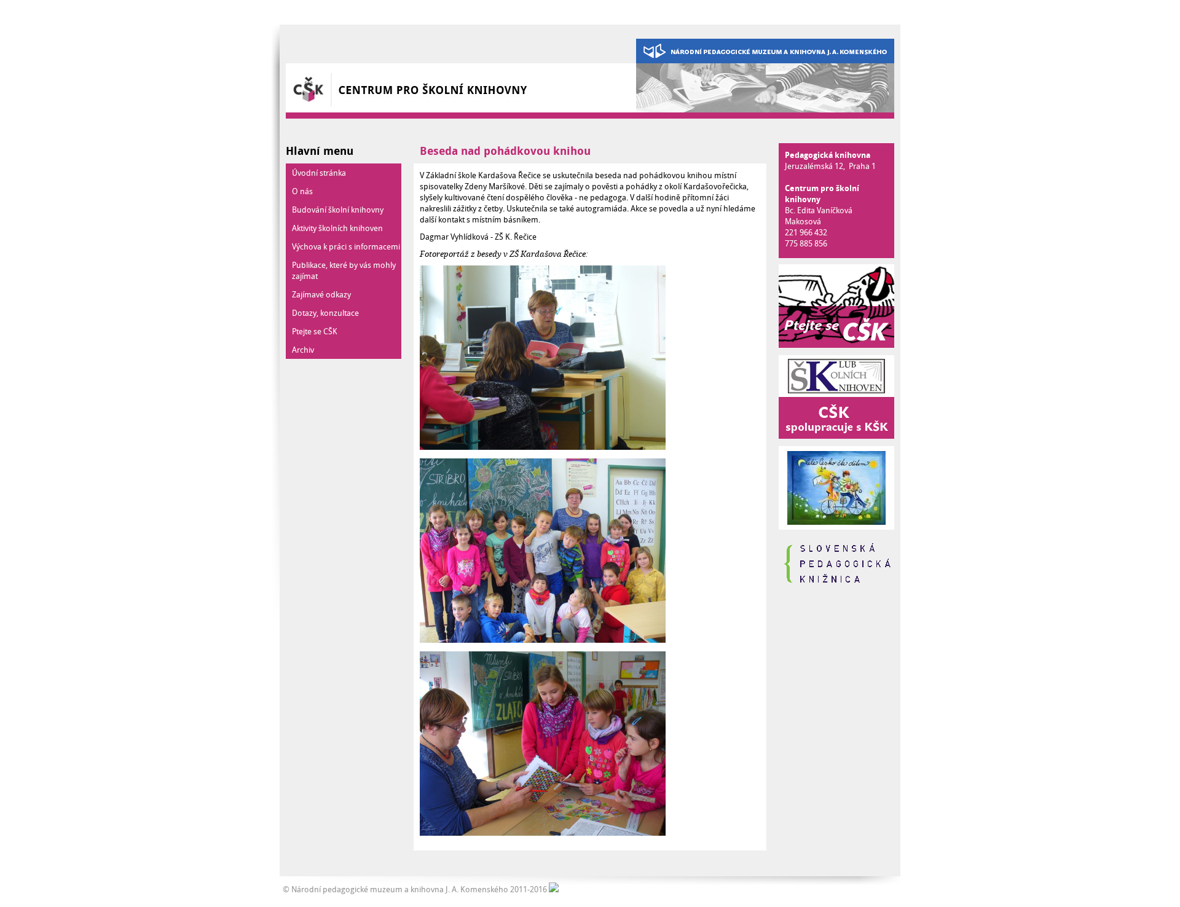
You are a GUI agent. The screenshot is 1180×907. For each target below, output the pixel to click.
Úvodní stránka (319, 172)
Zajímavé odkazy (321, 294)
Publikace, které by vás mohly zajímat (344, 270)
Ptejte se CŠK (314, 331)
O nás (302, 191)
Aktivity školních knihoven (337, 228)
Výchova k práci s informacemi (346, 246)
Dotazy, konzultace (325, 312)
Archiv (303, 349)
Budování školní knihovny (338, 209)
